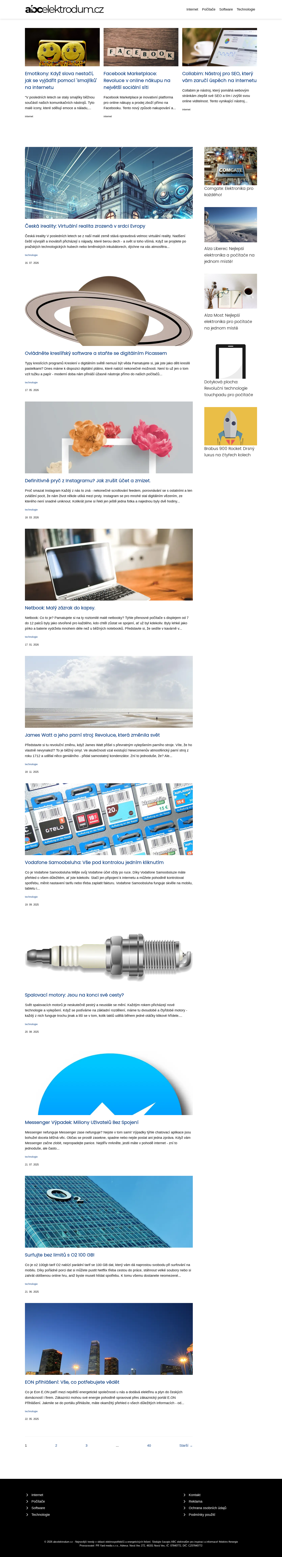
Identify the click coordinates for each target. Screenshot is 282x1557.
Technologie (246, 9)
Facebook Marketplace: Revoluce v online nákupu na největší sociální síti (137, 80)
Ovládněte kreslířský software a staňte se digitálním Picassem (96, 353)
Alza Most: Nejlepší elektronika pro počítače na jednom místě (228, 321)
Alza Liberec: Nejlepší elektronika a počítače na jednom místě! (229, 255)
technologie (31, 255)
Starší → (186, 1445)
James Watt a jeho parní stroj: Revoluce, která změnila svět (92, 735)
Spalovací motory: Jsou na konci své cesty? (74, 995)
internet (29, 116)
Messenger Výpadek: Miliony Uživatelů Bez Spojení (82, 1122)
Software (226, 9)
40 (149, 1445)
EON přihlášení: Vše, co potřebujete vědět (72, 1382)
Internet (192, 9)
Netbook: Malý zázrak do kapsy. (60, 608)
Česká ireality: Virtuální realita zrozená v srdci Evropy (85, 226)
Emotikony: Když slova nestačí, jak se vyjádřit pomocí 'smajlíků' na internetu (61, 80)
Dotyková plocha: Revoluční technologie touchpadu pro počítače (228, 388)
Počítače (208, 9)
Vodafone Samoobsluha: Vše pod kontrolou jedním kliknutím (94, 862)
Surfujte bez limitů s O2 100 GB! (59, 1255)
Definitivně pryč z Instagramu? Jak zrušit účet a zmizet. (87, 480)
